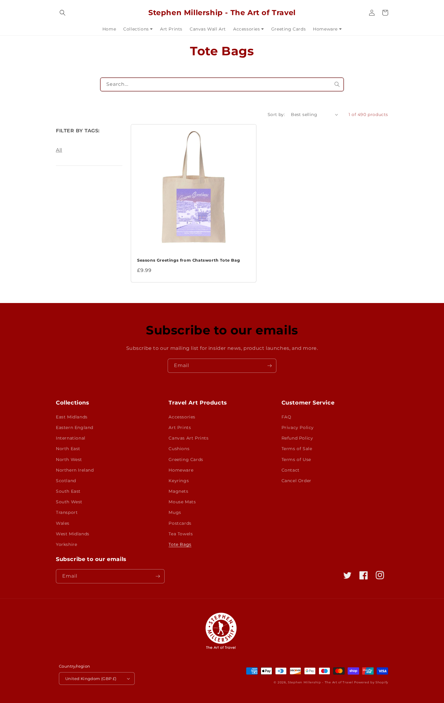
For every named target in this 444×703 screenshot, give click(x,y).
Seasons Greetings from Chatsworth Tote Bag (188, 260)
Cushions (179, 448)
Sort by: (276, 114)
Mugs (175, 512)
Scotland (66, 480)
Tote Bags (180, 544)
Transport (67, 512)
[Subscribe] (269, 366)
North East (68, 448)
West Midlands (72, 534)
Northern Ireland (75, 470)
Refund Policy (297, 438)
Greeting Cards (186, 459)
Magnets (178, 491)
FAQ (286, 417)
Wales (62, 523)
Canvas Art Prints (188, 438)
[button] (62, 12)
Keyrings (179, 480)
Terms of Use (296, 459)
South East (68, 491)
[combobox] (222, 84)
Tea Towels (181, 534)
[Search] (337, 84)
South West (69, 502)
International (70, 438)
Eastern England (74, 427)
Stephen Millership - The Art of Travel (320, 682)
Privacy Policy (298, 427)
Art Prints (180, 427)
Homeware (181, 470)
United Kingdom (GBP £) (91, 678)
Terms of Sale (297, 448)
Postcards (180, 523)
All (59, 150)
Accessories (182, 417)
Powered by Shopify (371, 682)
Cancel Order (296, 480)
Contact (291, 470)
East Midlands (72, 417)
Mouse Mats (182, 502)
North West (69, 459)
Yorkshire (66, 544)
